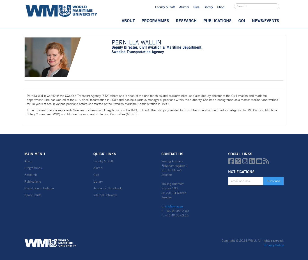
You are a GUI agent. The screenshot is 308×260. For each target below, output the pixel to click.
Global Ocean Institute (39, 188)
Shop (220, 7)
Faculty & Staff (165, 7)
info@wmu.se (174, 206)
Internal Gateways (105, 195)
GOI (241, 20)
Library (208, 7)
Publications (217, 20)
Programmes (155, 20)
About (128, 20)
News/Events (32, 195)
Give (196, 7)
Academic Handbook (107, 188)
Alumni (184, 7)
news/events (265, 20)
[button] (128, 20)
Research (186, 20)
